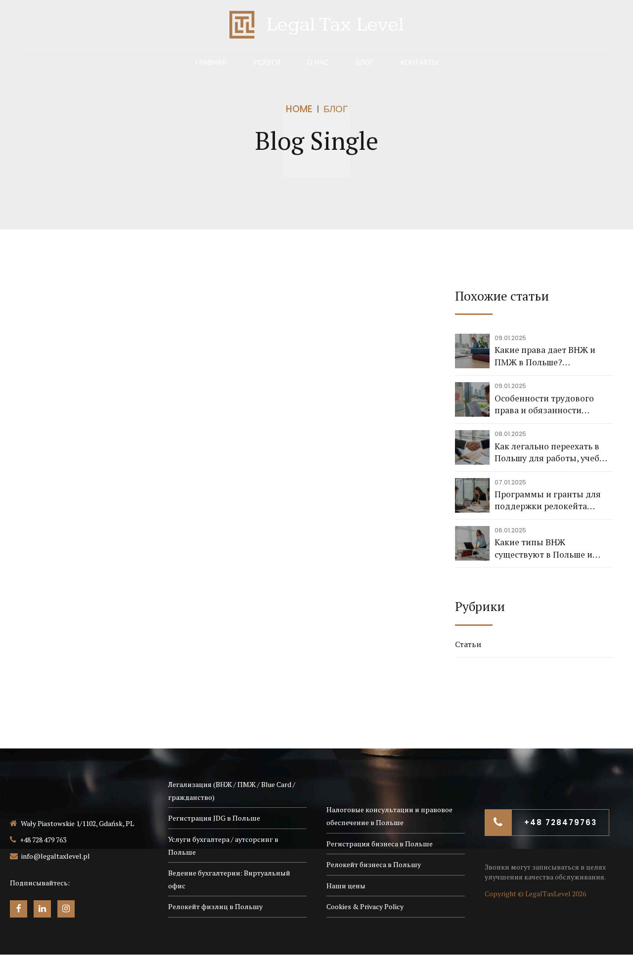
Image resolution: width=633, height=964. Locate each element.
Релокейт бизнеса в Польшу (373, 864)
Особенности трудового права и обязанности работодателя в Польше (544, 405)
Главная (210, 62)
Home (299, 109)
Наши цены (345, 885)
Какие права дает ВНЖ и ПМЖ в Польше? (545, 356)
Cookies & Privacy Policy (365, 906)
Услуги (266, 62)
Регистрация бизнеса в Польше (379, 843)
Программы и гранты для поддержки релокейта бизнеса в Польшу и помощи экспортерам (554, 500)
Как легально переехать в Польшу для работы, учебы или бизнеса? (550, 452)
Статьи (468, 644)
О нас (318, 62)
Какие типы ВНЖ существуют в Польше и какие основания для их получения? (544, 548)
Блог (365, 62)
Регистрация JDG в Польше (214, 818)
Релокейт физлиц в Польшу (215, 906)
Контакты (419, 62)
